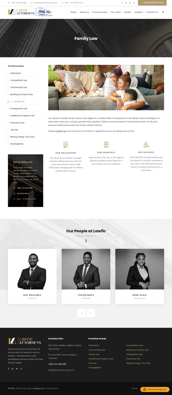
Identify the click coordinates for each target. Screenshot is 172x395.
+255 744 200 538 (18, 3)
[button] (154, 389)
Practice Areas (99, 12)
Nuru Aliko (140, 295)
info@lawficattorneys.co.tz (45, 3)
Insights (138, 12)
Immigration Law (18, 108)
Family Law (19, 101)
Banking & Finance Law (21, 94)
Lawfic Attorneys (23, 388)
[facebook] (122, 3)
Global (127, 12)
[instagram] (133, 3)
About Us (84, 12)
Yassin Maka (86, 295)
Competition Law (18, 80)
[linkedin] (126, 3)
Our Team (116, 12)
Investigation (17, 144)
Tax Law (14, 129)
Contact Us (152, 12)
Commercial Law (18, 87)
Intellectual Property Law (22, 115)
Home (73, 12)
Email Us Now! (23, 193)
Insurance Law (17, 122)
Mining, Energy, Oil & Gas (22, 136)
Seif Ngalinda (32, 295)
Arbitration (15, 73)
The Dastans (51, 388)
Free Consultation (154, 3)
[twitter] (130, 3)
